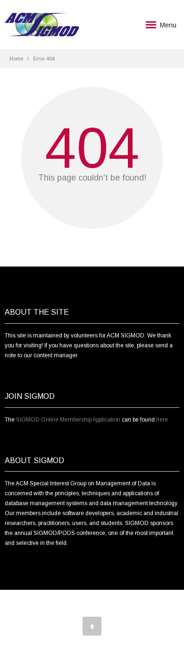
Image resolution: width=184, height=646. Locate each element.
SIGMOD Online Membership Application (68, 419)
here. (162, 419)
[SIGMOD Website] (42, 25)
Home (16, 58)
